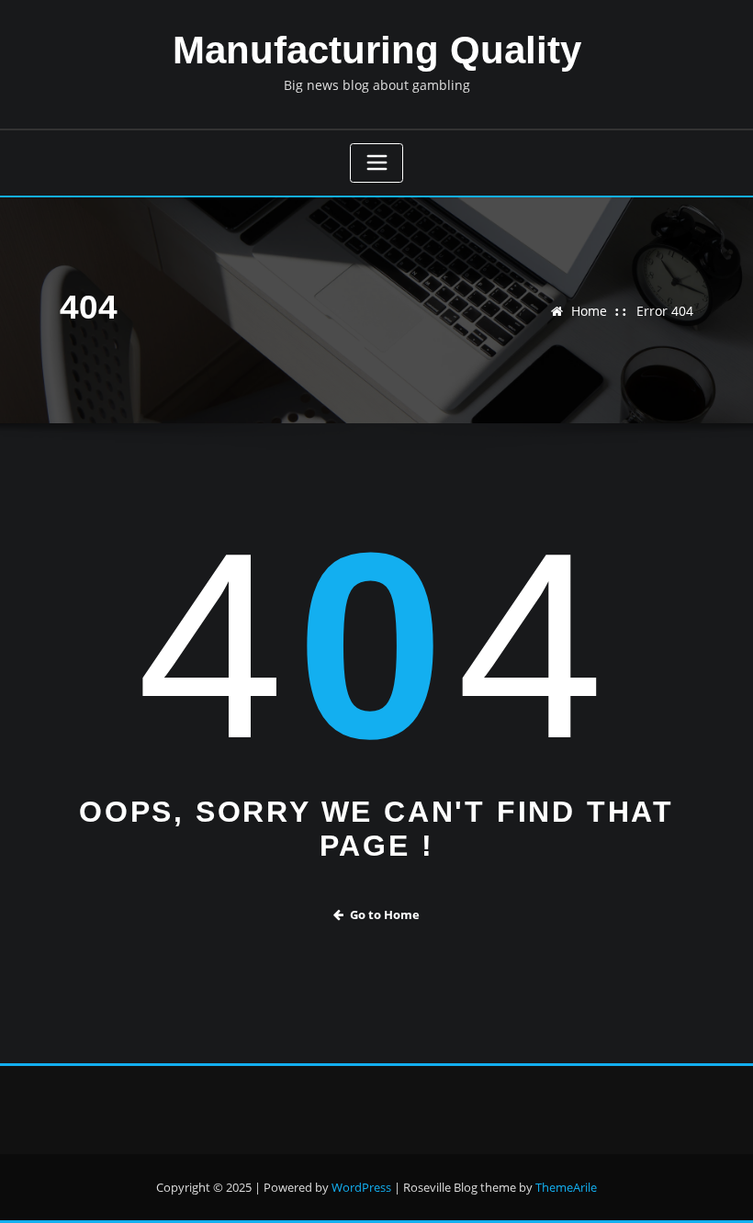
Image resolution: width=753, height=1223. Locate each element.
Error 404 (664, 311)
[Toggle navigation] (376, 163)
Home (589, 311)
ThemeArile (566, 1187)
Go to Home (385, 914)
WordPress (361, 1187)
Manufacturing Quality (377, 50)
